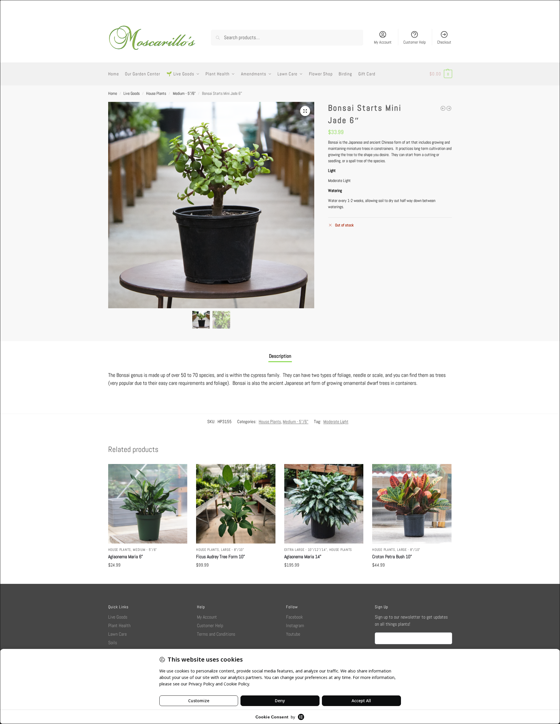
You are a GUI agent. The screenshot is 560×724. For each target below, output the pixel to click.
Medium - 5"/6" (184, 93)
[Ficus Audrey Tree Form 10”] (235, 504)
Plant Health (119, 625)
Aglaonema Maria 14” (302, 557)
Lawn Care (117, 634)
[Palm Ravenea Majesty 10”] (449, 108)
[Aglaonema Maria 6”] (148, 504)
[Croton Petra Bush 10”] (412, 504)
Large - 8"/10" (232, 550)
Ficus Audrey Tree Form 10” (220, 557)
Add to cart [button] (147, 578)
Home (112, 93)
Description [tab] (280, 356)
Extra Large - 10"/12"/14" (305, 550)
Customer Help (414, 42)
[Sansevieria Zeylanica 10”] (443, 108)
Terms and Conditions (216, 634)
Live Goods (131, 93)
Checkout (444, 42)
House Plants (156, 93)
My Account (383, 42)
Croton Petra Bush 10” (392, 557)
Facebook (294, 617)
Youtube (293, 634)
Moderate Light (335, 421)
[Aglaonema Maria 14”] (324, 504)
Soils (112, 642)
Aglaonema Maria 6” (125, 557)
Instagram (295, 625)
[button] (440, 73)
